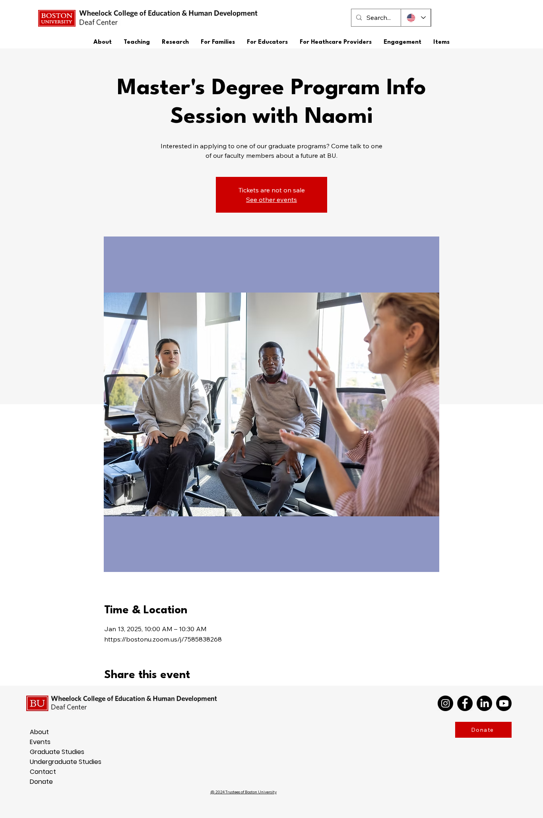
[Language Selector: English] (416, 18)
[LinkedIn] (484, 703)
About (36, 732)
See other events (271, 200)
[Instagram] (445, 703)
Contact (36, 771)
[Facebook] (465, 703)
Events (36, 741)
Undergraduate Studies (36, 761)
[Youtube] (504, 703)
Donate (36, 781)
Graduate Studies (36, 751)
